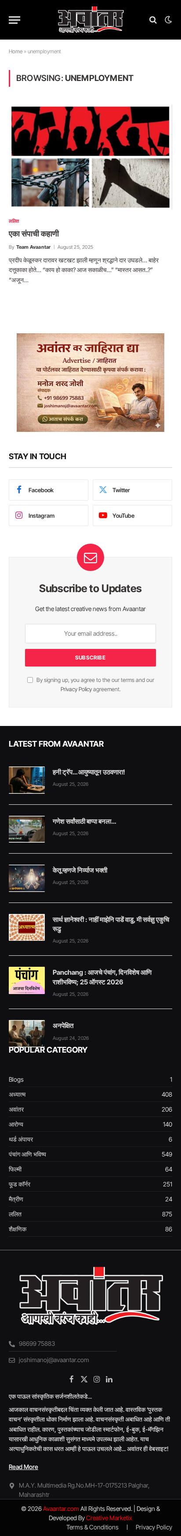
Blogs (16, 1079)
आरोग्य (16, 1124)
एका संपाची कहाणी (34, 233)
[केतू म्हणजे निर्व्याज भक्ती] (27, 878)
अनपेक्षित (63, 1025)
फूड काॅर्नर (19, 1184)
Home (15, 51)
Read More (23, 1466)
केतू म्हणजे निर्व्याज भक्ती (80, 870)
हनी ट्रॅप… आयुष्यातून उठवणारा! (89, 772)
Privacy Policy (76, 689)
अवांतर (16, 1109)
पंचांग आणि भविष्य (27, 1154)
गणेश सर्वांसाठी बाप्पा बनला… (84, 821)
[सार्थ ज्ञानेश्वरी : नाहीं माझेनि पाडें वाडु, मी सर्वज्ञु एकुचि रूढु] (27, 927)
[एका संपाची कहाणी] (90, 157)
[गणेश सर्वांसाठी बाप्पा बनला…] (27, 829)
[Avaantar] (90, 20)
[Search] (153, 20)
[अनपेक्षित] (27, 1033)
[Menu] (14, 20)
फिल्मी (15, 1169)
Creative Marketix (109, 1517)
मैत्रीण (16, 1199)
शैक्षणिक (17, 1229)
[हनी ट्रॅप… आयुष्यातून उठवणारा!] (27, 780)
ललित (15, 1214)
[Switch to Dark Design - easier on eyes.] (167, 20)
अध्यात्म (17, 1094)
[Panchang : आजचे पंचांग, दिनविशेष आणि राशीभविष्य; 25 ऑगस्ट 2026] (27, 980)
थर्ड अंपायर (21, 1139)
